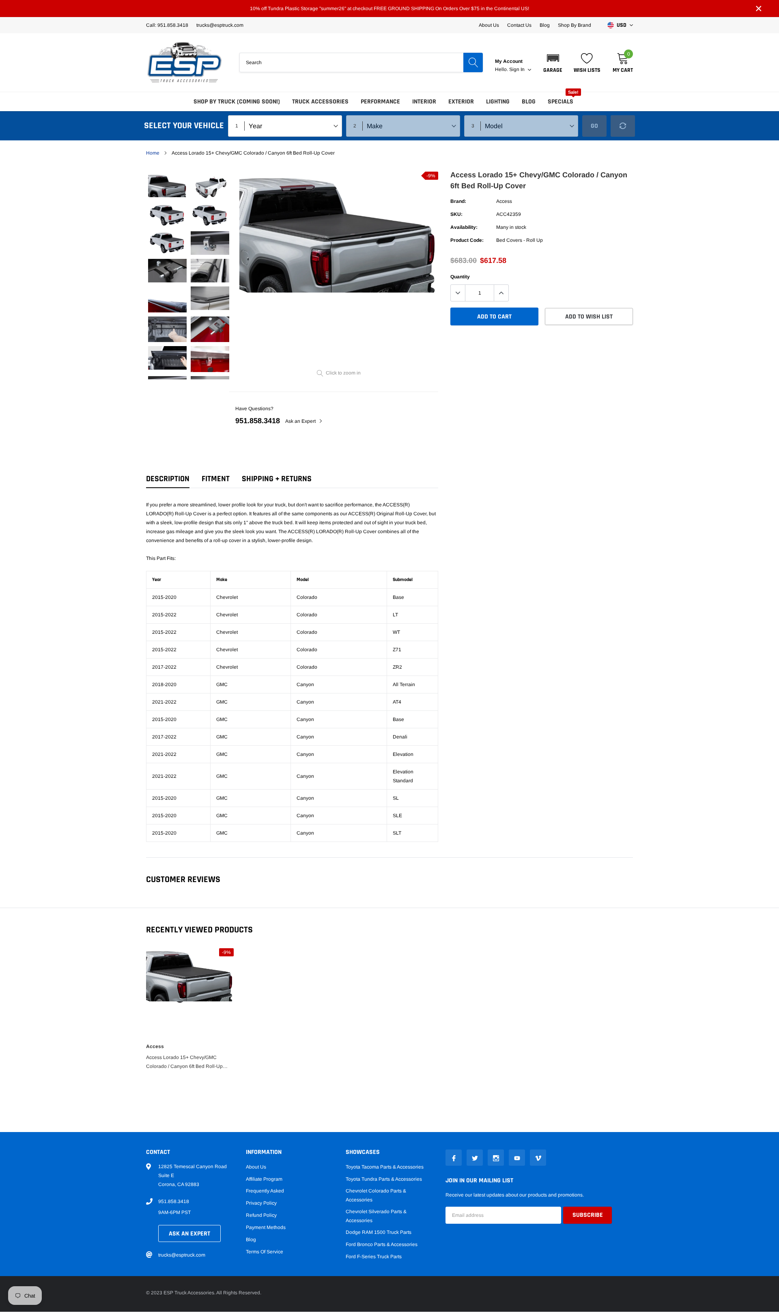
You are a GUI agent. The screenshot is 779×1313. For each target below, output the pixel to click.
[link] (167, 185)
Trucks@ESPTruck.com (219, 25)
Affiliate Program (264, 1179)
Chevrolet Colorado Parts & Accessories (376, 1195)
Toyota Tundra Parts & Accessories (384, 1179)
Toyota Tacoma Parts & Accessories (385, 1167)
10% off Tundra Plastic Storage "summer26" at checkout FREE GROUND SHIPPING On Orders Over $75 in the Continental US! (389, 8)
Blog (545, 25)
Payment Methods (266, 1227)
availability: (464, 227)
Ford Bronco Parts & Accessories (381, 1244)
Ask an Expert (301, 421)
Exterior (461, 101)
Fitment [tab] (216, 479)
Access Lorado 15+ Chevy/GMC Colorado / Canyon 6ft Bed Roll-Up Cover (184, 1063)
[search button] (473, 62)
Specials (560, 101)
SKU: (456, 214)
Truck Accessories (320, 101)
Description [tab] (167, 479)
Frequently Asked (265, 1191)
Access (504, 201)
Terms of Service (264, 1252)
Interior (424, 101)
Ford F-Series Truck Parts (374, 1256)
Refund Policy (261, 1215)
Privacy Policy (261, 1203)
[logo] (184, 62)
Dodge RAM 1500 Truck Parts (378, 1232)
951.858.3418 (257, 421)
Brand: (458, 201)
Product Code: (467, 240)
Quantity (460, 277)
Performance (380, 101)
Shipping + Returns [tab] (277, 479)
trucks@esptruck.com (181, 1255)
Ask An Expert (189, 1233)
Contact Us (519, 25)
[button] (552, 62)
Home (152, 153)
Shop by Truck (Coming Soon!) (237, 101)
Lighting (498, 101)
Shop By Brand (574, 25)
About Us (489, 25)
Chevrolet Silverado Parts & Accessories (376, 1216)
